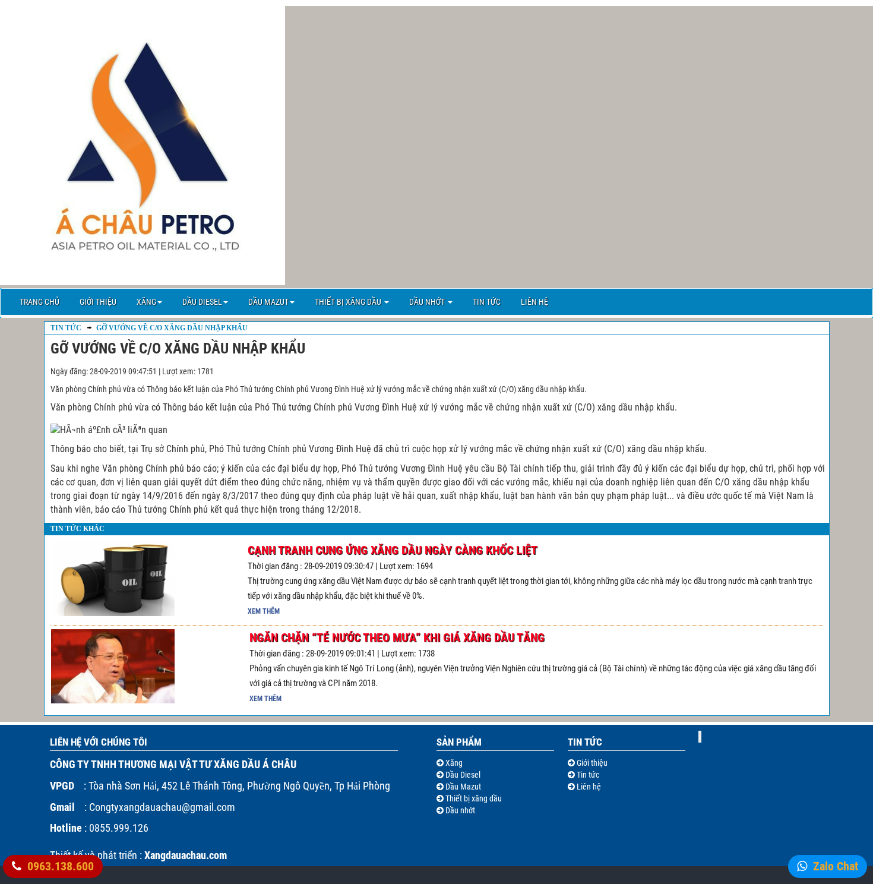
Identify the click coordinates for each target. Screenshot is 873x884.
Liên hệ (534, 302)
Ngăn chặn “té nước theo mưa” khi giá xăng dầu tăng (397, 637)
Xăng (146, 302)
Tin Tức (65, 328)
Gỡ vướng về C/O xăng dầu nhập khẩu (171, 328)
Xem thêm (264, 611)
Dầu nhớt (428, 302)
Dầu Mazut (268, 302)
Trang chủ (39, 302)
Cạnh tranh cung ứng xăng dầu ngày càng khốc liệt (392, 550)
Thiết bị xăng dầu (349, 302)
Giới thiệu (98, 302)
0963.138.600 (60, 866)
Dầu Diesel (202, 302)
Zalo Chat (835, 866)
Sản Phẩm (459, 742)
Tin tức (487, 302)
